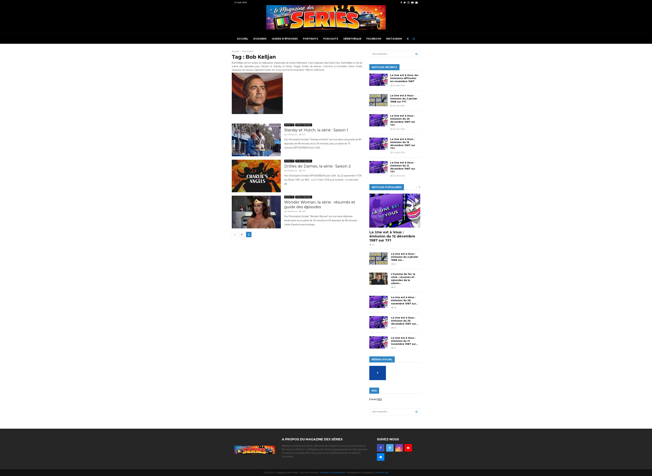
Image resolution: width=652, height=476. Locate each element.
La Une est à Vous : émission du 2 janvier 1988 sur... (404, 257)
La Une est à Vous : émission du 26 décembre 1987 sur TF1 (402, 120)
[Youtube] (408, 448)
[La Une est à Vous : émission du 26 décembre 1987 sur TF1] (378, 120)
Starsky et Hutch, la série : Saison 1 (316, 130)
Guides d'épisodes (303, 125)
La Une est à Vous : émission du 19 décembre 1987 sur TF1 (402, 144)
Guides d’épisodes (285, 38)
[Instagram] (399, 448)
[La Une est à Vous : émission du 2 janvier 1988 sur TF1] (378, 100)
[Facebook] (380, 448)
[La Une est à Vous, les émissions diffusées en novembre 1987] (378, 80)
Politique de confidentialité (332, 472)
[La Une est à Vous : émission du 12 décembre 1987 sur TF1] (378, 167)
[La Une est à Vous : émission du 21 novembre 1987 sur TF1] (378, 342)
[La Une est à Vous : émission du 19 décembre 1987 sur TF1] (378, 144)
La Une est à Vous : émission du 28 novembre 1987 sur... (404, 300)
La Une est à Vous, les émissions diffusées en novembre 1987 (404, 78)
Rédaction (292, 134)
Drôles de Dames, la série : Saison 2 (317, 166)
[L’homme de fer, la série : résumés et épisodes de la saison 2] (378, 279)
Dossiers (260, 38)
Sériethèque (352, 38)
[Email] (380, 457)
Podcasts (330, 38)
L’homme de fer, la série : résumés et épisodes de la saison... (403, 279)
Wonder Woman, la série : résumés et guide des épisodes (319, 204)
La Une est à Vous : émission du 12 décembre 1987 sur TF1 (402, 167)
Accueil (242, 38)
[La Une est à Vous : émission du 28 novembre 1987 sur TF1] (378, 302)
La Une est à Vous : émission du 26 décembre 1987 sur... (404, 320)
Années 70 (289, 125)
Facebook (373, 38)
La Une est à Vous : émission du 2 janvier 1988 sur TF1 (403, 98)
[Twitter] (390, 448)
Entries (375, 399)
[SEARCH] (416, 54)
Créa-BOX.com (382, 472)
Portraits (310, 38)
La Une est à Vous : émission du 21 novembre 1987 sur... (404, 341)
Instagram (394, 38)
